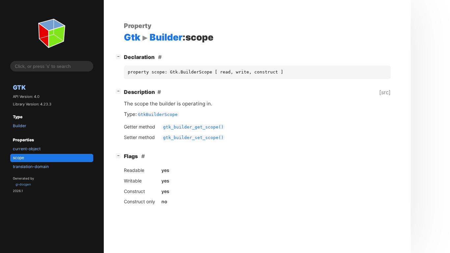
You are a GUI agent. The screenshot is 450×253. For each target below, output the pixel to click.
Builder (19, 125)
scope (18, 157)
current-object (27, 148)
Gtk (19, 87)
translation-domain (31, 166)
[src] (385, 92)
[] (120, 56)
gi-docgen (23, 184)
